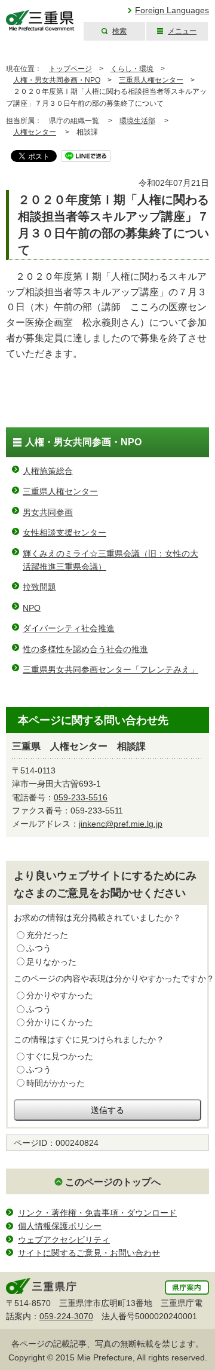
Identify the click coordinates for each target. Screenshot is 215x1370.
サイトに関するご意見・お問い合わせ (89, 1253)
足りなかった (51, 962)
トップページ (70, 69)
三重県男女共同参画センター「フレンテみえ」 (110, 669)
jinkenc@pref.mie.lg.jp (120, 823)
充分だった (47, 935)
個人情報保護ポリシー (60, 1226)
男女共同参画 (48, 512)
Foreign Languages (172, 10)
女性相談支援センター (64, 532)
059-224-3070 (66, 1316)
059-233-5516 (81, 797)
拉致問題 (39, 587)
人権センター (34, 132)
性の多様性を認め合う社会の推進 (85, 649)
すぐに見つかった (59, 1056)
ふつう (38, 948)
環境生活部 (137, 121)
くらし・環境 (131, 69)
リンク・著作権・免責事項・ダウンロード (97, 1213)
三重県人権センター (151, 80)
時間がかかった (55, 1083)
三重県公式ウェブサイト (40, 20)
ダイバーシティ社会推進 (69, 628)
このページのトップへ (113, 1182)
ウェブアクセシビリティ (64, 1239)
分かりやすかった (59, 995)
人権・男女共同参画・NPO (56, 80)
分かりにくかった (59, 1022)
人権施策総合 (48, 471)
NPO (32, 608)
